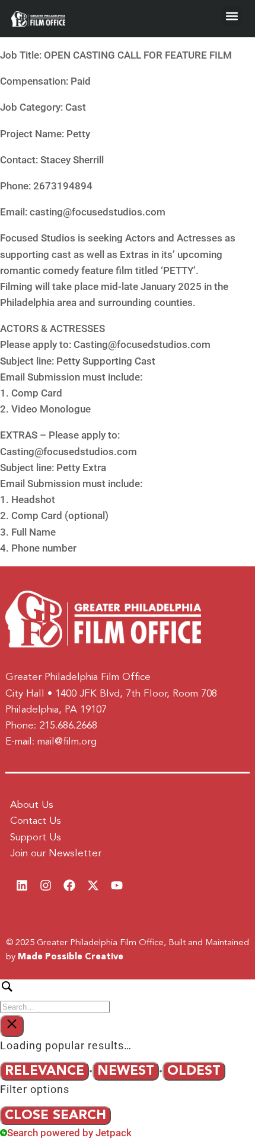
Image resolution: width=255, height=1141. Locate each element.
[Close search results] (12, 1026)
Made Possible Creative (70, 957)
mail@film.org (67, 742)
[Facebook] (69, 885)
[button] (231, 15)
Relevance (44, 1071)
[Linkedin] (22, 885)
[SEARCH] (127, 995)
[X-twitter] (93, 885)
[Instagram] (46, 885)
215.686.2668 (68, 726)
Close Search (55, 1115)
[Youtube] (117, 885)
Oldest (194, 1071)
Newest (125, 1071)
